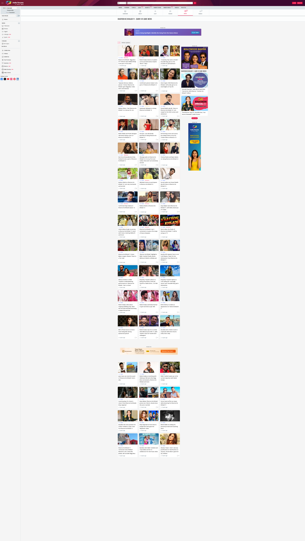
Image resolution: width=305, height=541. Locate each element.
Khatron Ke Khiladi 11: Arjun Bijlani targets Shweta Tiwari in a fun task (127, 256)
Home (5, 19)
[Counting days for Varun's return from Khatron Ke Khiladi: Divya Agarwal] (128, 392)
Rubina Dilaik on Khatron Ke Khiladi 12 (148, 206)
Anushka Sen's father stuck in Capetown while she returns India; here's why (169, 331)
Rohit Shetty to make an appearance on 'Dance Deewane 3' (170, 306)
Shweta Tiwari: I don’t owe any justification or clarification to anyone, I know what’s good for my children (170, 450)
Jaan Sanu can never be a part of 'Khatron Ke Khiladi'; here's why (126, 378)
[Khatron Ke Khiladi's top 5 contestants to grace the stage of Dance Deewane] (149, 220)
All (119, 42)
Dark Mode (5, 15)
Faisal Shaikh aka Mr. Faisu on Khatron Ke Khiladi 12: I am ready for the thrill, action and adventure (169, 111)
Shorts (6, 66)
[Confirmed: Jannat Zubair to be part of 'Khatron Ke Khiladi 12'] (149, 74)
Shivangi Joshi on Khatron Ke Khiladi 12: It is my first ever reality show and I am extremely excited (149, 159)
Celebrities (7, 50)
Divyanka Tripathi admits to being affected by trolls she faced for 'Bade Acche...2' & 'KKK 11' (149, 282)
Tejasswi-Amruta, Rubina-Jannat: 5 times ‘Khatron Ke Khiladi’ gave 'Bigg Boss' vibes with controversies (126, 85)
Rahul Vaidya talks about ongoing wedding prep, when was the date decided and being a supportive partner (127, 307)
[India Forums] (14, 3)
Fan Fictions (7, 60)
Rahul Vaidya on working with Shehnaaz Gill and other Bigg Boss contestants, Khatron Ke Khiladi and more (148, 378)
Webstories (167, 7)
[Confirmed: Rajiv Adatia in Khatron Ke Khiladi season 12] (128, 196)
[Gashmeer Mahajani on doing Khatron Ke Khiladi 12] (149, 99)
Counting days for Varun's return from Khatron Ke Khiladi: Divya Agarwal (127, 403)
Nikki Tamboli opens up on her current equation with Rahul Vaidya (169, 378)
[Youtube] (8, 79)
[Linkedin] (18, 79)
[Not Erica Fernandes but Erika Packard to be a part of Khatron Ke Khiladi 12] (128, 148)
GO (195, 3)
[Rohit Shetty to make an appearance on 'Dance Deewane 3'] (170, 295)
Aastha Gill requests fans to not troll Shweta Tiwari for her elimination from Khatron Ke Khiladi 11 (170, 257)
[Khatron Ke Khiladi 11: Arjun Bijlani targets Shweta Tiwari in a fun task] (128, 245)
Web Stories (7, 69)
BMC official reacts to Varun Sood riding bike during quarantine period (126, 331)
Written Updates (126, 42)
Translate (12, 12)
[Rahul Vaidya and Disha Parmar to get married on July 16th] (149, 295)
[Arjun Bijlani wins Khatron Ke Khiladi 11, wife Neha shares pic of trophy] (170, 196)
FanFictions (157, 7)
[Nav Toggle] (2, 3)
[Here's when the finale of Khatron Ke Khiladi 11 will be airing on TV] (170, 220)
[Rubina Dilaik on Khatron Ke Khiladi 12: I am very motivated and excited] (128, 173)
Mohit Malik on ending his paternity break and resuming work (169, 426)
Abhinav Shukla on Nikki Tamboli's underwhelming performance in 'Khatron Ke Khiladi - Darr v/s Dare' (126, 282)
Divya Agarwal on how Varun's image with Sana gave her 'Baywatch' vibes (148, 426)
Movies (6, 28)
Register (300, 3)
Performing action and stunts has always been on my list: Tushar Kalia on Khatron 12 (169, 135)
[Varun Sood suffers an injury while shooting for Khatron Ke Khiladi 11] (170, 392)
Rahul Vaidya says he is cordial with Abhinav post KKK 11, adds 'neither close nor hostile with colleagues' (148, 332)
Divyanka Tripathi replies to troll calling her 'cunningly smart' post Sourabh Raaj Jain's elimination (170, 282)
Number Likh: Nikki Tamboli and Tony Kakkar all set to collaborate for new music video (149, 449)
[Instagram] (11, 79)
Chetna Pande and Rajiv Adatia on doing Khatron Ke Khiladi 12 (169, 158)
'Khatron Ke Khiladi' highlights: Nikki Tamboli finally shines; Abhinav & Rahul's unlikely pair (148, 256)
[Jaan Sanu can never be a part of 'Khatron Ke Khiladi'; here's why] (128, 367)
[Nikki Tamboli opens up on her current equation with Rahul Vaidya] (170, 367)
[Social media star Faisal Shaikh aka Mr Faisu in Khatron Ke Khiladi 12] (170, 173)
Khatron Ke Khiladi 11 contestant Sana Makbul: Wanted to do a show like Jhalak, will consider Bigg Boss (126, 450)
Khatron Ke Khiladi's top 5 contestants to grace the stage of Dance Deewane (148, 231)
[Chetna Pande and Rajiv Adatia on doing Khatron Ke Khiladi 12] (170, 148)
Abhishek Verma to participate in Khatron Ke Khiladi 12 (148, 183)
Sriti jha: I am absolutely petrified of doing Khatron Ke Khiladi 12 (148, 135)
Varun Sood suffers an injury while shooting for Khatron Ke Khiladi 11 (169, 403)
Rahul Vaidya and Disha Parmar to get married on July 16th (149, 305)
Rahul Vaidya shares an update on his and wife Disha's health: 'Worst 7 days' (148, 61)
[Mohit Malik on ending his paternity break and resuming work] (170, 415)
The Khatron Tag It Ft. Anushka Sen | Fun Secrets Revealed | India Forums (193, 113)
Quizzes (6, 63)
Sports (6, 37)
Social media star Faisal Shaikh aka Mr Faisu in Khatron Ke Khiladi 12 (169, 184)
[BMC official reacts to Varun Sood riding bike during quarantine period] (128, 320)
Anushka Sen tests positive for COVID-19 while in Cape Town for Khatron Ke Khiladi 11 (127, 426)
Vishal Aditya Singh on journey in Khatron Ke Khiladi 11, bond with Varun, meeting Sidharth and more (127, 232)
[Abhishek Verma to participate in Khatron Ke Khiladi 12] (149, 173)
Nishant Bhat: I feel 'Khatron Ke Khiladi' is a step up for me (127, 109)
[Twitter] (5, 79)
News (3, 23)
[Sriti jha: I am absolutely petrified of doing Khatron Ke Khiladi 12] (149, 124)
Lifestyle (6, 34)
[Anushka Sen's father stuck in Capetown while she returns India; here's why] (170, 320)
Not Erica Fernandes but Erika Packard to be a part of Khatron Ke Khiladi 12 (127, 159)
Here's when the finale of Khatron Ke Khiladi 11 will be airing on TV (169, 231)
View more (194, 118)
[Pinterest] (14, 79)
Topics (134, 7)
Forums (4, 41)
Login (294, 3)
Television (6, 26)
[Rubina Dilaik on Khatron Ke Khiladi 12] (149, 196)
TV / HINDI (120, 57)
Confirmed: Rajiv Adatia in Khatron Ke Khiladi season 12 (126, 206)
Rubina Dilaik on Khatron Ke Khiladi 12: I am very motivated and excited (127, 184)
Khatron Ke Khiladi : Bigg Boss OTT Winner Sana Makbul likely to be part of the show (127, 61)
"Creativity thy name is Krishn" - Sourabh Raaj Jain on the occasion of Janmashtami (170, 61)
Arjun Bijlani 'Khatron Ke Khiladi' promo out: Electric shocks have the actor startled (149, 403)
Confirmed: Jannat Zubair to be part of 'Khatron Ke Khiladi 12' (149, 84)
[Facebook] (2, 79)
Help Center (7, 72)
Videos (6, 53)
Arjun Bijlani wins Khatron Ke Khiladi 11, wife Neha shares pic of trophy (170, 207)
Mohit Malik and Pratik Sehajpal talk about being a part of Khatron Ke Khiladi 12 (127, 135)
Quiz (139, 7)
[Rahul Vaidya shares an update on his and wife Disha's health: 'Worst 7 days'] (149, 50)
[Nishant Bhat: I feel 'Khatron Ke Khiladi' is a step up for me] (128, 99)
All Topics (6, 43)
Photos (183, 7)
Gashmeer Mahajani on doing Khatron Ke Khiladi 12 (148, 109)
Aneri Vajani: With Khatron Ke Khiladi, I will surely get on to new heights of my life (169, 84)
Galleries (6, 57)
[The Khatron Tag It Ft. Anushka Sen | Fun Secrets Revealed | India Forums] (194, 103)
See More (4, 46)
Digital (5, 31)
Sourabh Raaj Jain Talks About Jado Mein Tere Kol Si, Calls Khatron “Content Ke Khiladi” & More (193, 91)
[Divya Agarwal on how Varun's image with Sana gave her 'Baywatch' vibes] (149, 415)
